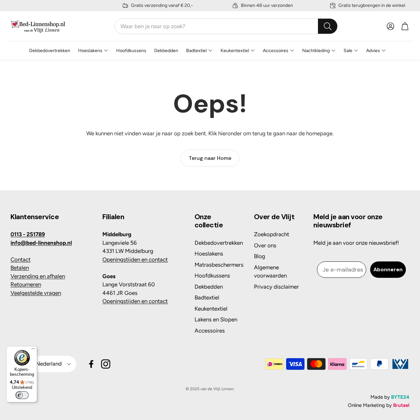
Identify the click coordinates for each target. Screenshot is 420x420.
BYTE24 (400, 397)
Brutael (401, 405)
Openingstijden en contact (135, 259)
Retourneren (25, 284)
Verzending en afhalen (37, 276)
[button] (226, 26)
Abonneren (388, 269)
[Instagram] (105, 364)
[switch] (22, 395)
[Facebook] (91, 364)
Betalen (19, 267)
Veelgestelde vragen (35, 293)
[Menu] (33, 350)
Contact (20, 259)
